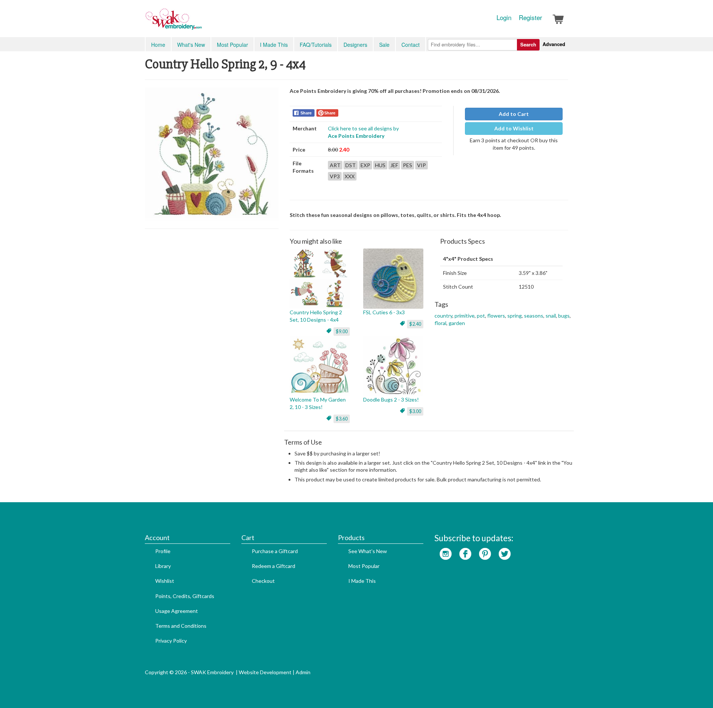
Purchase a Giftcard (275, 551)
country (443, 315)
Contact (410, 44)
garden (457, 323)
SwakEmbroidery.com (200, 22)
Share (306, 113)
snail (551, 315)
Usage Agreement (176, 611)
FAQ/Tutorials (316, 44)
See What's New (367, 551)
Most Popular (232, 44)
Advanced (554, 44)
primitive (465, 315)
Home (158, 44)
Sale (384, 44)
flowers (496, 315)
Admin (303, 672)
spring (514, 315)
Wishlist (164, 581)
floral (440, 323)
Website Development (265, 672)
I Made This (274, 44)
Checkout (263, 581)
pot (481, 315)
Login (504, 17)
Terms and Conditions (180, 626)
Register (530, 17)
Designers (355, 44)
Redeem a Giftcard (273, 566)
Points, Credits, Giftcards (184, 596)
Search (528, 44)
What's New (191, 44)
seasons (533, 315)
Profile (162, 551)
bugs (564, 315)
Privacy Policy (171, 640)
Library (163, 566)
